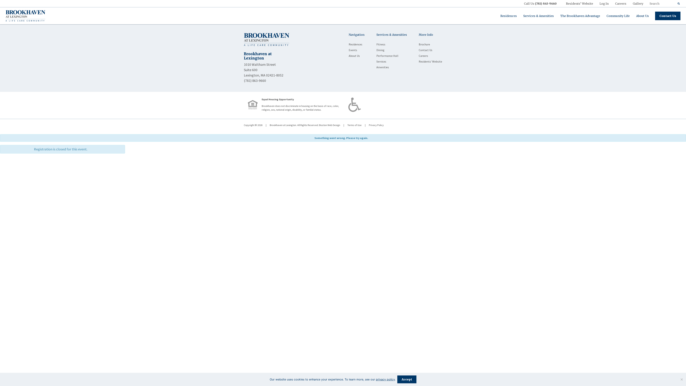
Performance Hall (387, 56)
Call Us (540, 3)
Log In (604, 3)
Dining (380, 50)
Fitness (380, 44)
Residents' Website (430, 61)
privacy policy (385, 379)
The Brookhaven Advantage (580, 16)
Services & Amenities (538, 16)
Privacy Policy (376, 125)
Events (353, 50)
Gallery (638, 3)
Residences (508, 16)
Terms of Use (354, 125)
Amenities (382, 67)
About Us (642, 16)
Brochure (424, 44)
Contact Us (667, 16)
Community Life (618, 16)
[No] (681, 379)
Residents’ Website (579, 3)
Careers (620, 3)
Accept (407, 379)
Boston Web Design (329, 125)
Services (381, 61)
